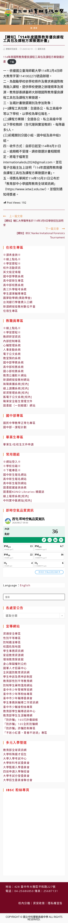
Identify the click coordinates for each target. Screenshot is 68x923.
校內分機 (24, 903)
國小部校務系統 (13, 371)
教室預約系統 (12, 358)
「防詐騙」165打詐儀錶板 (20, 719)
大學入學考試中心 (15, 758)
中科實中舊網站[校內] (17, 500)
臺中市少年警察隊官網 (18, 689)
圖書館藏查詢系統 (15, 487)
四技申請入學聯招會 (16, 771)
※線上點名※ (12, 259)
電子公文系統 (12, 354)
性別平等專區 (12, 638)
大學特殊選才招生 (15, 754)
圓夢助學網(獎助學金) (17, 298)
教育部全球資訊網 (15, 750)
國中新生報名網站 (15, 474)
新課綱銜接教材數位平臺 (19, 306)
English (25, 585)
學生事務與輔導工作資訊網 (20, 702)
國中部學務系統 (13, 276)
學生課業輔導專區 (15, 293)
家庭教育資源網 (13, 655)
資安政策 (39, 903)
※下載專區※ (12, 470)
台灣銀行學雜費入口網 (18, 302)
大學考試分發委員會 (16, 776)
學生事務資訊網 (13, 651)
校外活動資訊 (12, 268)
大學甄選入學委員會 (16, 767)
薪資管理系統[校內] (16, 392)
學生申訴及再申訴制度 (18, 676)
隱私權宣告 (55, 903)
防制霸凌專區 (12, 642)
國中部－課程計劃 (15, 427)
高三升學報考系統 (15, 289)
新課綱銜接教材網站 (16, 379)
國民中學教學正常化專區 (19, 423)
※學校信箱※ (12, 466)
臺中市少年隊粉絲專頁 (18, 694)
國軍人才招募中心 (15, 668)
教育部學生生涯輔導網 (18, 715)
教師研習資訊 (12, 336)
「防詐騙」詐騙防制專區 (19, 728)
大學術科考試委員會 (16, 763)
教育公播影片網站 (15, 375)
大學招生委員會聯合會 (18, 780)
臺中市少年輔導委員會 (18, 698)
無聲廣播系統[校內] (16, 384)
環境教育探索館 (13, 659)
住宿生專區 (10, 311)
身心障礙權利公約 (15, 664)
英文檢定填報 (12, 272)
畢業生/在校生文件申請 (18, 444)
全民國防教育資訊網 (16, 672)
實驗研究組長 (11, 49)
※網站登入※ (12, 461)
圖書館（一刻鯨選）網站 (19, 405)
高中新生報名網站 (15, 479)
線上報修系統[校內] (16, 496)
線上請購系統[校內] (16, 388)
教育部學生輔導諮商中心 (19, 711)
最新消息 (41, 49)
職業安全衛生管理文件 (18, 401)
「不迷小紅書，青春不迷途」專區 (25, 732)
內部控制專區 (12, 341)
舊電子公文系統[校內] (17, 397)
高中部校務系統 (13, 285)
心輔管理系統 (12, 345)
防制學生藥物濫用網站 (18, 685)
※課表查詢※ (12, 255)
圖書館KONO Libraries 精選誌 (23, 492)
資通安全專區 (12, 633)
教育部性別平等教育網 (18, 681)
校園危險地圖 (12, 646)
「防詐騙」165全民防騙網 (20, 724)
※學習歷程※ (12, 263)
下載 (12, 61)
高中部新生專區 (13, 280)
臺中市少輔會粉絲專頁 (18, 707)
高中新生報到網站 (15, 483)
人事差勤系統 (12, 349)
